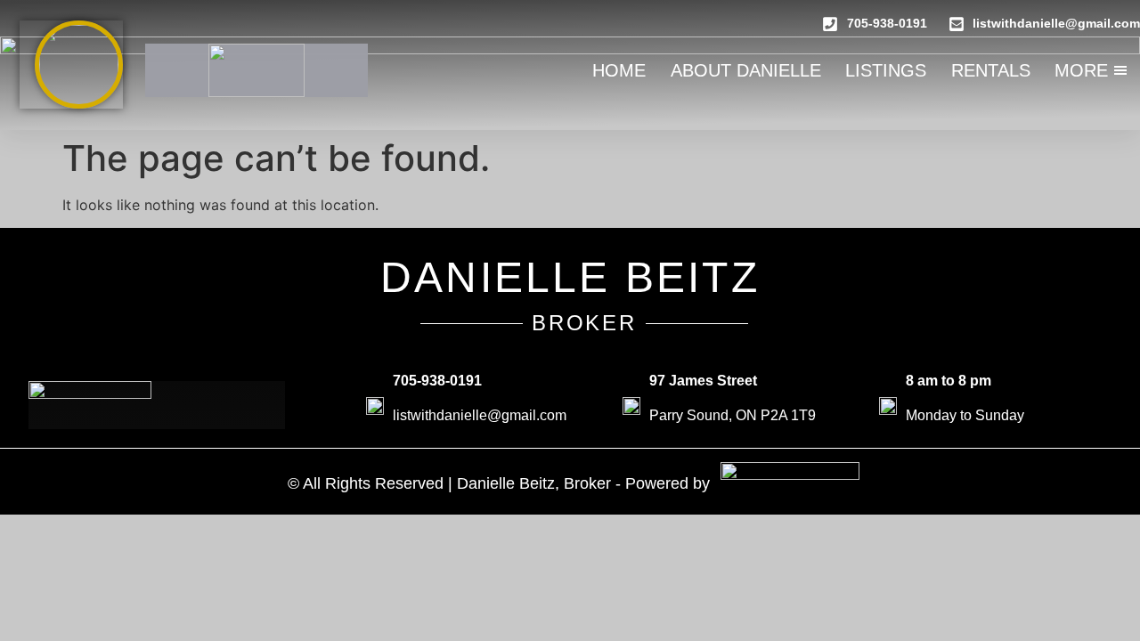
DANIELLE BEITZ (570, 277)
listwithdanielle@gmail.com (479, 415)
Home (619, 70)
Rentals (990, 70)
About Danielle (746, 70)
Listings (885, 70)
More (1081, 70)
